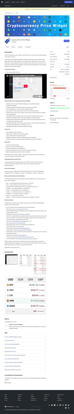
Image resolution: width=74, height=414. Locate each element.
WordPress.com (60, 394)
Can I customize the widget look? (12, 358)
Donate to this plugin (54, 122)
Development (28, 47)
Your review (52, 98)
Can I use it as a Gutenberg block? (12, 344)
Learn (32, 394)
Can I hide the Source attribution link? (13, 366)
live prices (67, 71)
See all (68, 98)
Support (67, 47)
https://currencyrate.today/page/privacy (21, 228)
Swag (45, 400)
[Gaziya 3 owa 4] (45, 255)
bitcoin (62, 69)
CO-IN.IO (18, 72)
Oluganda (17, 406)
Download (67, 40)
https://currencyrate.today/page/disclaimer (23, 230)
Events (45, 396)
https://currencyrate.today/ (18, 226)
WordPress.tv (34, 400)
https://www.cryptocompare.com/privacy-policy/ (23, 236)
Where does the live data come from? (13, 369)
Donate (46, 398)
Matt (58, 396)
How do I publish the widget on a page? (13, 336)
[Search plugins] (17, 13)
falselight (15, 41)
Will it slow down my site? (10, 351)
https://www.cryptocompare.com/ (19, 235)
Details (7, 47)
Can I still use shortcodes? (10, 347)
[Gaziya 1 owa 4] (16, 255)
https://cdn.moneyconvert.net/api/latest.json (15, 223)
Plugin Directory (8, 5)
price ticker (67, 74)
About (6, 394)
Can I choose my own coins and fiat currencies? (15, 355)
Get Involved (46, 394)
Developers (33, 398)
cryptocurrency (61, 71)
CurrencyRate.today (15, 247)
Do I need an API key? (9, 340)
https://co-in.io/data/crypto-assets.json (21, 214)
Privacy (6, 400)
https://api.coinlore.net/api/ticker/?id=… (21, 221)
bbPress (59, 398)
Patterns (19, 400)
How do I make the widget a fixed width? (13, 362)
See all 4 (67, 66)
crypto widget (66, 69)
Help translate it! (46, 9)
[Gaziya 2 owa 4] (30, 255)
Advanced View (53, 77)
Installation (20, 47)
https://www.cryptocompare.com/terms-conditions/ (26, 238)
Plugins (19, 398)
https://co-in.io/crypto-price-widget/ (20, 209)
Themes (19, 396)
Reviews (13, 47)
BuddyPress (60, 400)
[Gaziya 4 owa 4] (45, 277)
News (6, 396)
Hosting (6, 398)
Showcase (20, 394)
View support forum (54, 111)
